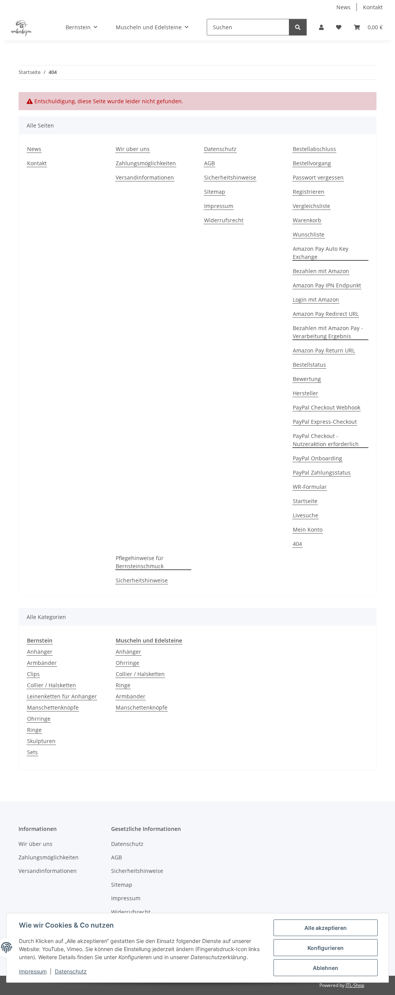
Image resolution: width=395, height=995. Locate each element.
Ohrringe (39, 718)
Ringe (34, 729)
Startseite (305, 501)
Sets (32, 752)
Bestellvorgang (312, 163)
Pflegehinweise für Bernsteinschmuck (140, 562)
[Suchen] (298, 27)
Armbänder (42, 662)
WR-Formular (310, 486)
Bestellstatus (309, 364)
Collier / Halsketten (51, 685)
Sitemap (214, 191)
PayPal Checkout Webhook (326, 407)
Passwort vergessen (318, 177)
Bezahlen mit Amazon (321, 271)
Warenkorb (307, 220)
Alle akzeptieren (325, 928)
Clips (33, 674)
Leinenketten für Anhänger (62, 696)
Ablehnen (325, 968)
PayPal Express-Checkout (325, 421)
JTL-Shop (355, 985)
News (343, 7)
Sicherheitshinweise (230, 177)
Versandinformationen (145, 177)
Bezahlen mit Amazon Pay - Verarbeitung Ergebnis (328, 332)
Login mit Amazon (316, 299)
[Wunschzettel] (339, 27)
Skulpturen (41, 741)
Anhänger (39, 651)
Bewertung (307, 379)
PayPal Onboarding (317, 458)
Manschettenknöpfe (53, 707)
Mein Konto (307, 529)
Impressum (33, 971)
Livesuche (305, 515)
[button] (321, 27)
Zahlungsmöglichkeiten (146, 163)
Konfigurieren (325, 948)
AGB (209, 163)
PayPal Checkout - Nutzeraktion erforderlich (326, 440)
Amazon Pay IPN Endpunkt (327, 285)
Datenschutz (71, 971)
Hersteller (305, 393)
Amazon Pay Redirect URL (326, 313)
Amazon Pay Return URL (324, 350)
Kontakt (373, 7)
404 (297, 543)
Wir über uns (133, 149)
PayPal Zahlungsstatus (322, 472)
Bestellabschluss (314, 149)
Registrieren (308, 191)
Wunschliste (308, 234)
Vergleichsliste (311, 206)
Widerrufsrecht (223, 220)
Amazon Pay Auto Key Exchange (320, 252)
